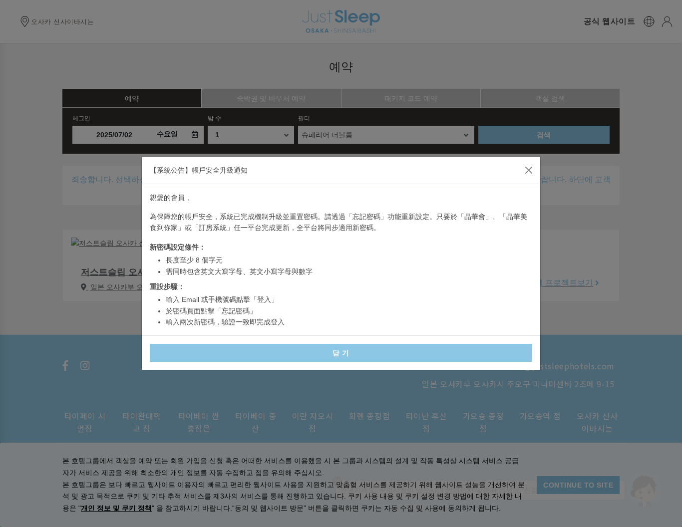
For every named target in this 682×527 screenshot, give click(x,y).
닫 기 (341, 353)
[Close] (528, 170)
